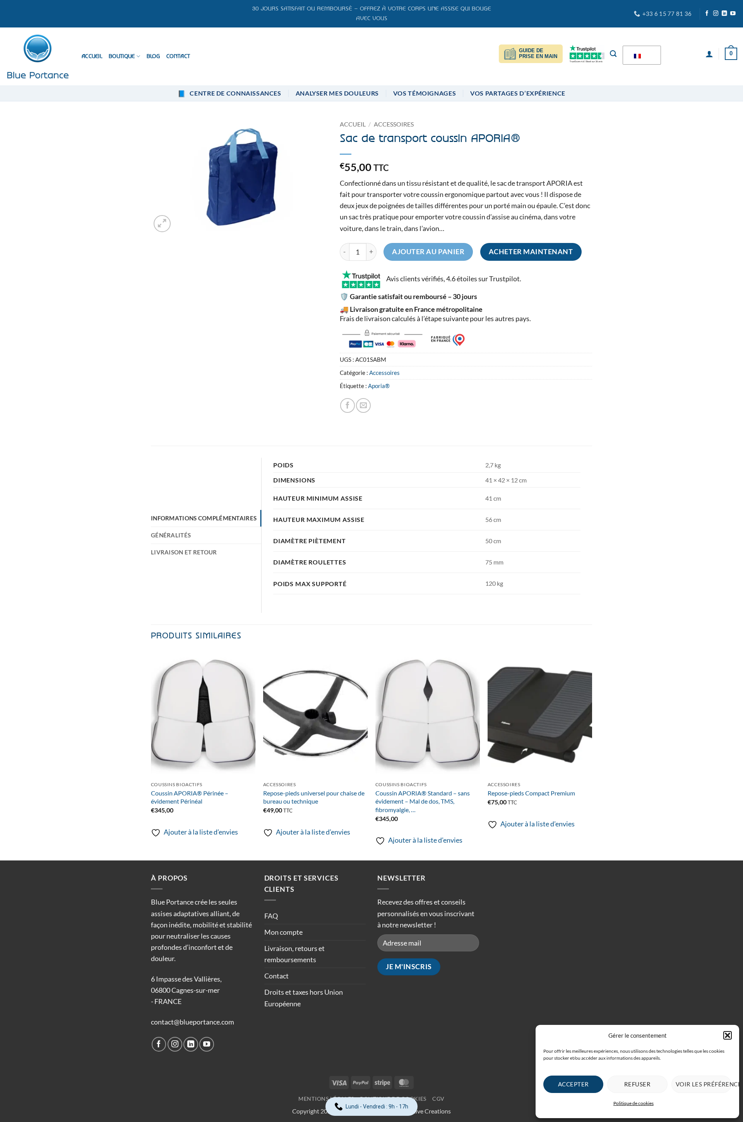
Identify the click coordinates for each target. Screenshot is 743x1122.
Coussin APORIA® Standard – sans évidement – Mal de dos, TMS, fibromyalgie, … (422, 801)
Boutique (122, 56)
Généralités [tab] (171, 535)
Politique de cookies (633, 1103)
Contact (178, 56)
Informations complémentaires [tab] (204, 518)
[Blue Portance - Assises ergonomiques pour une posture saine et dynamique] (38, 56)
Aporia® (379, 386)
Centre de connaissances (229, 93)
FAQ (271, 916)
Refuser (637, 1084)
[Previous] (151, 755)
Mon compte (283, 932)
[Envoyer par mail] (363, 405)
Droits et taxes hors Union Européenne (303, 997)
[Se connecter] (709, 53)
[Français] (640, 55)
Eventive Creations (425, 1111)
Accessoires (394, 124)
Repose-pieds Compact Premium (531, 793)
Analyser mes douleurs (337, 93)
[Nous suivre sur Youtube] (733, 14)
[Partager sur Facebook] (347, 405)
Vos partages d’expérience (517, 93)
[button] (727, 1035)
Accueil (92, 56)
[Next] (591, 755)
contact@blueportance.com (192, 1022)
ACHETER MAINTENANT (531, 252)
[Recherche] (613, 54)
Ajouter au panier (428, 252)
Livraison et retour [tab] (184, 552)
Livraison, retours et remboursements (294, 954)
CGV (438, 1098)
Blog (153, 56)
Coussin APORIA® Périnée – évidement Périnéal (189, 797)
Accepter (573, 1084)
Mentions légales (326, 1098)
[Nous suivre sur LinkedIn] (724, 14)
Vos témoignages (424, 93)
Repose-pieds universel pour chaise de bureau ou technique (314, 797)
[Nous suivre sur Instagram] (716, 14)
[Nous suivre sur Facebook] (707, 14)
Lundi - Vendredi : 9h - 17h (377, 1106)
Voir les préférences (703, 1084)
